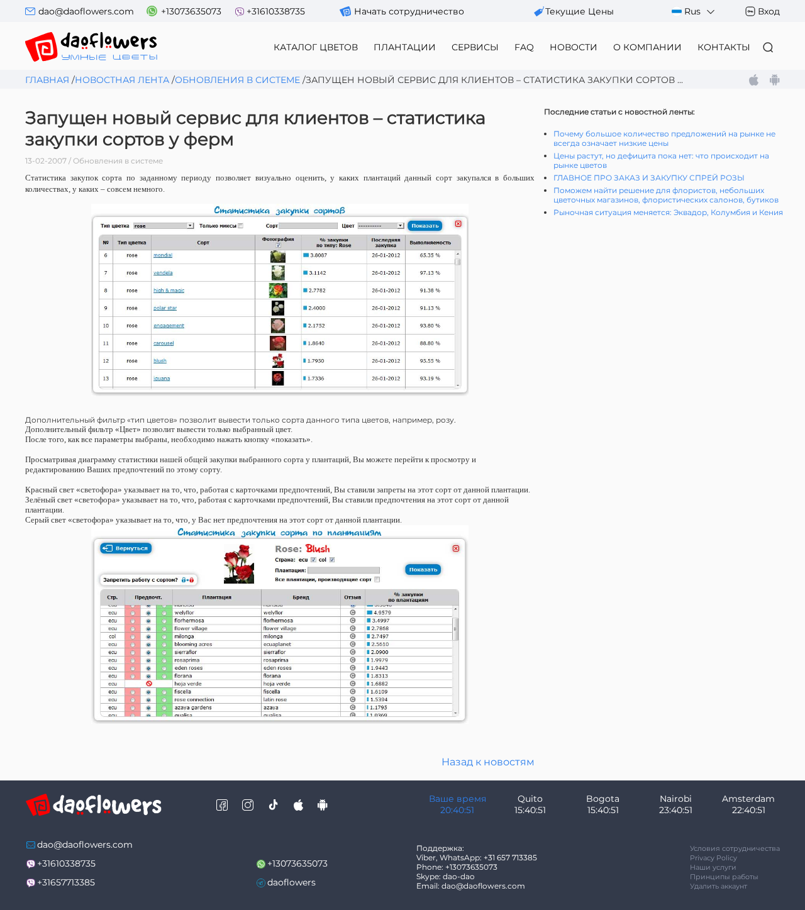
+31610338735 (276, 11)
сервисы (475, 47)
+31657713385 (66, 882)
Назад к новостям (488, 762)
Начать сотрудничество (409, 11)
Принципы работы (724, 876)
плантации (405, 47)
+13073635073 (191, 11)
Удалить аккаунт (718, 886)
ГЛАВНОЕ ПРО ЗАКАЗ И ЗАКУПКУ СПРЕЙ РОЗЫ (649, 177)
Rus (692, 11)
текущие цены (579, 11)
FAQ (524, 47)
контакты (723, 47)
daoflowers (291, 882)
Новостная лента (122, 80)
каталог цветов (316, 47)
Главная (47, 80)
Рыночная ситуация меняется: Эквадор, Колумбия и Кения (668, 212)
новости (573, 47)
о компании (647, 47)
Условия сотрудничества (735, 848)
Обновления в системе (237, 80)
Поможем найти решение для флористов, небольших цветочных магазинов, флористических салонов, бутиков (666, 195)
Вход (769, 11)
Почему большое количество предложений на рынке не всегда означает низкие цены (664, 138)
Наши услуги (713, 867)
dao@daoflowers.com (86, 11)
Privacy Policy (713, 857)
